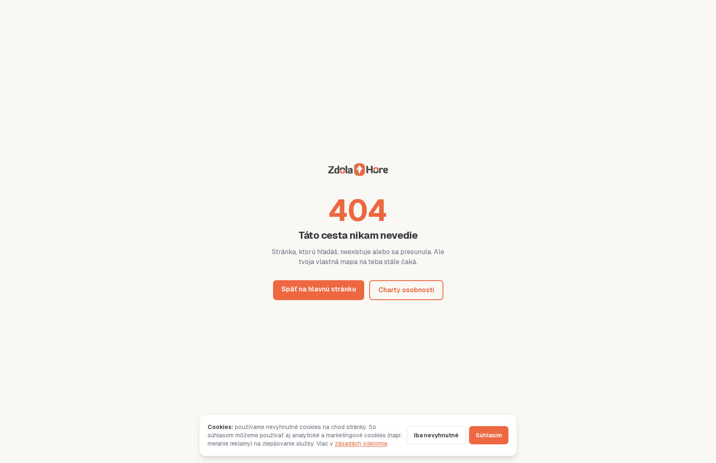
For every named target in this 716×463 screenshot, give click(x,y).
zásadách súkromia (361, 443)
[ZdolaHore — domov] (358, 171)
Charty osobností (406, 290)
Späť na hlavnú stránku (318, 289)
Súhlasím (489, 435)
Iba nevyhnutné (436, 435)
